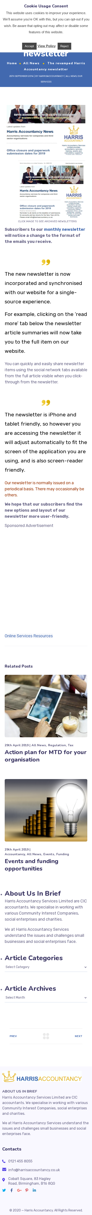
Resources (43, 635)
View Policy (47, 46)
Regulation (57, 745)
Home (12, 63)
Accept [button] (29, 46)
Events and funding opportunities (31, 865)
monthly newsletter (64, 229)
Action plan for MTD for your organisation (46, 756)
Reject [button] (64, 46)
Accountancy (15, 854)
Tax (70, 745)
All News (31, 63)
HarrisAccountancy (51, 76)
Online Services (18, 635)
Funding (62, 854)
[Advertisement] (46, 575)
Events (48, 854)
